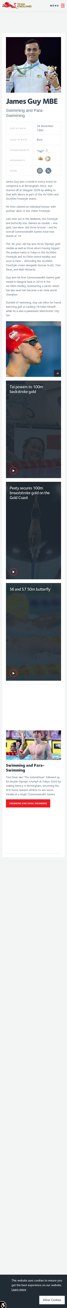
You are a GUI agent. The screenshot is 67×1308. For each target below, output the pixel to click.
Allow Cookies (52, 1300)
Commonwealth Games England (17, 5)
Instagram (40, 171)
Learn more (19, 1289)
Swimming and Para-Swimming (28, 803)
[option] (33, 349)
